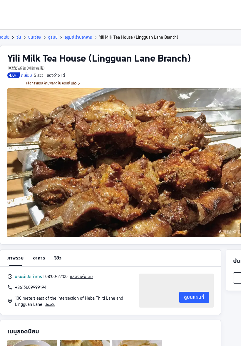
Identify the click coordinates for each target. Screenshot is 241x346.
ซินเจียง (34, 37)
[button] (195, 10)
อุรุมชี (53, 37)
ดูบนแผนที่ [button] (194, 297)
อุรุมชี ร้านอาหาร (78, 37)
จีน (18, 37)
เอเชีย (4, 37)
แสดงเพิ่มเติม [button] (81, 276)
